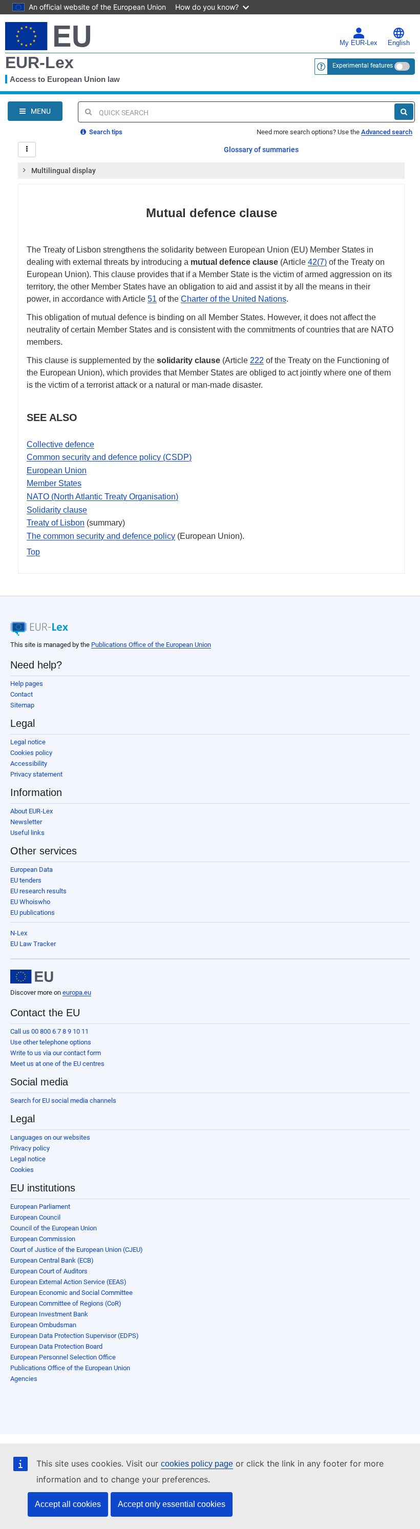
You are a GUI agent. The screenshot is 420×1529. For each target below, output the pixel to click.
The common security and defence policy (101, 536)
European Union (57, 470)
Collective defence (60, 444)
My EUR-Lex (358, 43)
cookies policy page (197, 1463)
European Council (35, 1217)
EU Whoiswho (30, 902)
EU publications (32, 912)
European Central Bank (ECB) (52, 1260)
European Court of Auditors (49, 1271)
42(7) (317, 262)
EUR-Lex (39, 62)
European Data (31, 869)
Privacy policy (30, 1148)
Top (33, 552)
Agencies (23, 1379)
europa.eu (76, 992)
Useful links (27, 832)
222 (257, 360)
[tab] (211, 170)
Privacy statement (36, 774)
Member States (54, 483)
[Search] (403, 111)
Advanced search (386, 132)
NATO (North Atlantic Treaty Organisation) (102, 496)
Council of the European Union (53, 1228)
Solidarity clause (57, 510)
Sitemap (22, 705)
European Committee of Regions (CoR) (65, 1303)
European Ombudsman (43, 1325)
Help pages (26, 683)
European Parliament (40, 1206)
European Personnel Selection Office (63, 1357)
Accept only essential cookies (171, 1504)
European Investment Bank (49, 1314)
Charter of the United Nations (233, 299)
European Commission (42, 1239)
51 (152, 299)
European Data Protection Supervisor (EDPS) (74, 1335)
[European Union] (31, 977)
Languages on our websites (50, 1137)
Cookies (22, 1170)
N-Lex (18, 933)
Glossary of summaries (261, 149)
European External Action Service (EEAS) (68, 1282)
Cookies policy (31, 753)
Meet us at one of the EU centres (57, 1063)
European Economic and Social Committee (71, 1292)
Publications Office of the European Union (151, 644)
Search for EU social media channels (63, 1100)
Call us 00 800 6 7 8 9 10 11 (49, 1031)
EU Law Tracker (33, 944)
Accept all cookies (68, 1504)
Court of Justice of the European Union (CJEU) (76, 1249)
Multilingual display (63, 170)
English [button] (399, 43)
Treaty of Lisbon (56, 522)
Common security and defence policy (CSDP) (109, 457)
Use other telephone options (50, 1042)
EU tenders (25, 880)
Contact (21, 694)
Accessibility (28, 763)
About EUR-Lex (31, 811)
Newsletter (26, 822)
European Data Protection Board (56, 1346)
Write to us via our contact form (55, 1053)
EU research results (38, 891)
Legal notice (28, 742)
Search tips (105, 132)
